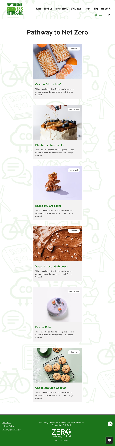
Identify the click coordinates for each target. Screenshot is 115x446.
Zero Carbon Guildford (61, 425)
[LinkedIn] (109, 15)
